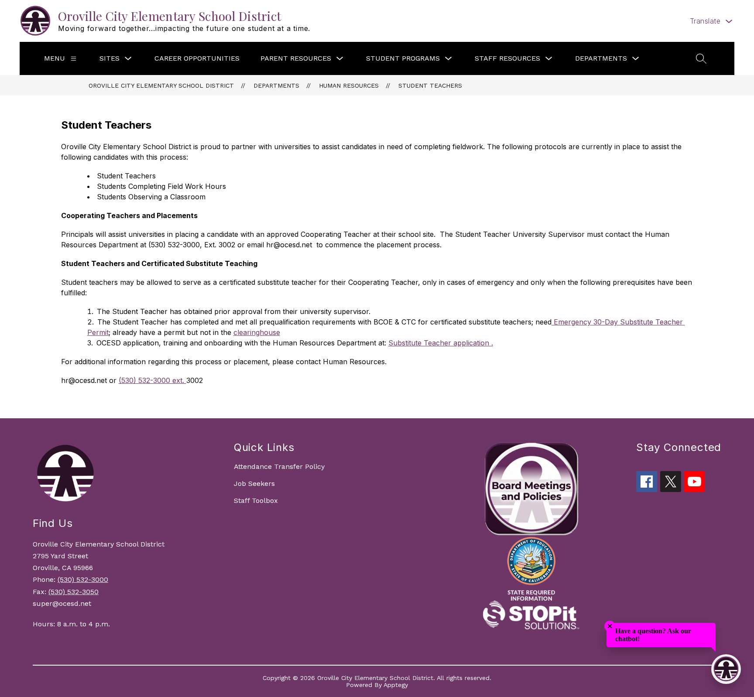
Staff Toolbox (256, 500)
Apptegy (396, 684)
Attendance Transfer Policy (279, 466)
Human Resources (349, 85)
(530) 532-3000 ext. (152, 380)
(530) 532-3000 (83, 579)
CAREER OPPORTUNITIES (197, 58)
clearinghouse (256, 332)
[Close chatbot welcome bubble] (609, 626)
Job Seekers (254, 483)
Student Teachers (430, 85)
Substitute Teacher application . (440, 342)
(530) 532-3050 (73, 592)
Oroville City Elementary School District (161, 85)
